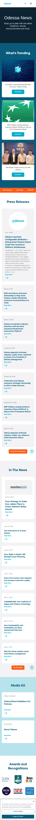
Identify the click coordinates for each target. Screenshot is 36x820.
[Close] (34, 801)
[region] (18, 809)
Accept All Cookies (18, 816)
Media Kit (30, 190)
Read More (18, 91)
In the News (19, 190)
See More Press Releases (18, 451)
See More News (18, 667)
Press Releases (7, 190)
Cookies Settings (18, 811)
